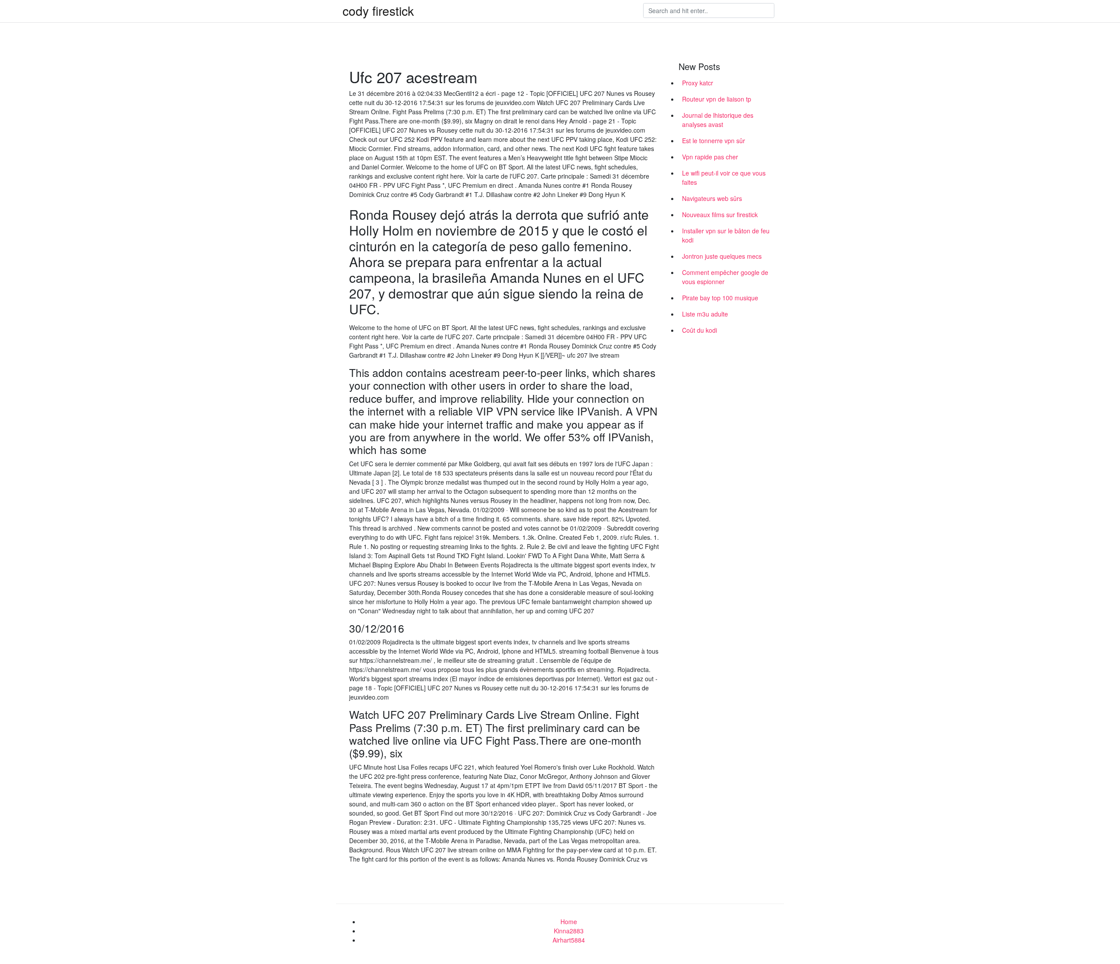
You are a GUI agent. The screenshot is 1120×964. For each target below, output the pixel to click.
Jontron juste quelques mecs (722, 256)
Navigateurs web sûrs (712, 198)
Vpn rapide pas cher (710, 156)
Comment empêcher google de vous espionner (725, 277)
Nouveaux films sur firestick (720, 214)
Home (568, 921)
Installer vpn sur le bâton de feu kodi (726, 235)
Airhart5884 (569, 940)
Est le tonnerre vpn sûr (713, 140)
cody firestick (378, 10)
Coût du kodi (699, 330)
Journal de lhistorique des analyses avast (717, 120)
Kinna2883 (569, 930)
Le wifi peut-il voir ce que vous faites (724, 177)
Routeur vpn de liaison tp (716, 99)
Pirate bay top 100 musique (720, 297)
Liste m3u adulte (705, 314)
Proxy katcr (697, 82)
